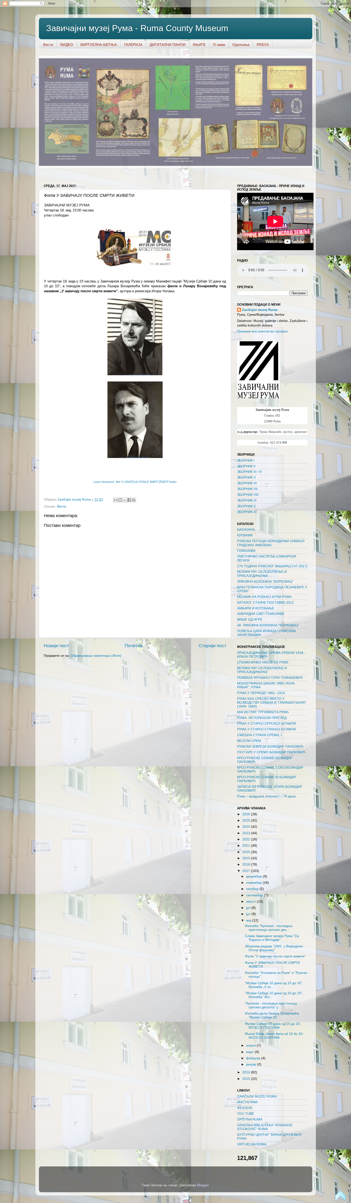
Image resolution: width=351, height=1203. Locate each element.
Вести (48, 45)
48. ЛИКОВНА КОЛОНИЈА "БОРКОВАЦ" (268, 625)
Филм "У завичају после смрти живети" (275, 956)
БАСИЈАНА (246, 529)
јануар (251, 1064)
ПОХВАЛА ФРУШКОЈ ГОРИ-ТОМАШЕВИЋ (270, 677)
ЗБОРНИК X (246, 506)
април (251, 1045)
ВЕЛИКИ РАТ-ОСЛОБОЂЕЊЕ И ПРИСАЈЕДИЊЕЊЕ (262, 573)
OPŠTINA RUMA (249, 1119)
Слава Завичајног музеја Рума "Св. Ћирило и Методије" (272, 938)
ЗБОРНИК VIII (248, 495)
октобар (253, 889)
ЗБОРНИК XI (247, 512)
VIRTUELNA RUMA (251, 1144)
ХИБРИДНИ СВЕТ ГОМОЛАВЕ (260, 614)
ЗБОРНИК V (246, 477)
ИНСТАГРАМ (247, 1102)
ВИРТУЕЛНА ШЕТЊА (98, 45)
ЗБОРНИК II (246, 466)
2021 (246, 845)
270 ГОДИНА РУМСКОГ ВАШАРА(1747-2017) (272, 566)
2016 (246, 1072)
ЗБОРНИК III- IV (249, 472)
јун (248, 914)
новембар (254, 882)
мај (249, 920)
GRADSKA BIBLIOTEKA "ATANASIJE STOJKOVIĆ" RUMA (264, 1127)
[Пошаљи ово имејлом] (115, 499)
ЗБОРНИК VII (247, 489)
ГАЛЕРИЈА (133, 45)
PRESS (263, 45)
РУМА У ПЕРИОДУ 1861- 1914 (261, 693)
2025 (246, 820)
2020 (246, 852)
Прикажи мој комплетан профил (262, 331)
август (251, 901)
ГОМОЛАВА (246, 550)
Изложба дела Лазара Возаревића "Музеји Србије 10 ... (272, 1015)
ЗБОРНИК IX (247, 500)
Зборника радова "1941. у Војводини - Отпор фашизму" (274, 948)
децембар (254, 876)
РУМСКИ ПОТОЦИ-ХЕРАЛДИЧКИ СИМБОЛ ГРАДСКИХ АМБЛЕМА (270, 543)
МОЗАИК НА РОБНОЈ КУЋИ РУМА (264, 597)
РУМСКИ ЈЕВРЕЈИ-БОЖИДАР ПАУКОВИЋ (270, 746)
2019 (246, 858)
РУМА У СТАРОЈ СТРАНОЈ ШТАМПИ (266, 729)
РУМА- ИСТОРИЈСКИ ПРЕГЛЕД (262, 718)
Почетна (134, 645)
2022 (246, 839)
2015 (246, 1079)
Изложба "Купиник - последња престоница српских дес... (268, 928)
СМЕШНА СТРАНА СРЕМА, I (259, 735)
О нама (219, 45)
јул (248, 908)
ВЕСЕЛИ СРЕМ (249, 741)
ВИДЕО (66, 45)
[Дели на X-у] (124, 499)
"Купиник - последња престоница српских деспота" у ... (271, 1005)
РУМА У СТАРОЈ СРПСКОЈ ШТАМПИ (266, 723)
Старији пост (212, 645)
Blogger (203, 1185)
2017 (246, 871)
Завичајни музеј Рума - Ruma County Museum (137, 28)
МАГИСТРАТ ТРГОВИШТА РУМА (263, 712)
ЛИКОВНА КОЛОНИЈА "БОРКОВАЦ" (265, 581)
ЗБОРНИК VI (247, 483)
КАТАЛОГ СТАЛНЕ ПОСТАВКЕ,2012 (265, 602)
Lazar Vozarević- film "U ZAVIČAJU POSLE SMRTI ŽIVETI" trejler (135, 482)
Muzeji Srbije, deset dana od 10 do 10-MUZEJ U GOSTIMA (274, 1035)
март (250, 1052)
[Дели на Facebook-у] (129, 499)
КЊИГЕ (199, 45)
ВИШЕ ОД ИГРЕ (249, 619)
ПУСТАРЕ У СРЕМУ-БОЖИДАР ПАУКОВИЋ (271, 752)
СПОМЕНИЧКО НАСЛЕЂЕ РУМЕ (262, 662)
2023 (246, 833)
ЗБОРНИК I (246, 460)
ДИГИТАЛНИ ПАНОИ (168, 45)
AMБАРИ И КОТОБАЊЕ (255, 608)
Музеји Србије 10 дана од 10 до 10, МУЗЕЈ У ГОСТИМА (273, 1025)
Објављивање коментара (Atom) (96, 655)
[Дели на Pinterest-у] (133, 499)
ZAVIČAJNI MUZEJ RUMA (257, 1096)
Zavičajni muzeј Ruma (259, 310)
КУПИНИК (245, 535)
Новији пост (56, 645)
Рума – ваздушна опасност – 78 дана (266, 796)
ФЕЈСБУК (244, 1108)
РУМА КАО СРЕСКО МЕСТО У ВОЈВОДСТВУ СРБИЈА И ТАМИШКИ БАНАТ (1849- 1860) (271, 702)
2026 (246, 814)
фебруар (253, 1058)
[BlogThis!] (120, 499)
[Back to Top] (340, 1196)
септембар (255, 895)
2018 (246, 864)
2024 (246, 826)
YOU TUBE (245, 1113)
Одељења (240, 45)
